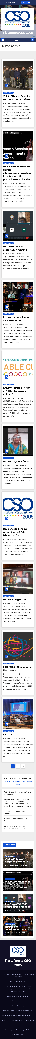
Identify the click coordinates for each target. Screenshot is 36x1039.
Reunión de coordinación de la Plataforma (15, 929)
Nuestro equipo (9, 1030)
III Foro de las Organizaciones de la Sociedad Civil (18, 1020)
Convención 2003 (11, 1001)
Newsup (29, 974)
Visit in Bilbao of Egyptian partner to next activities (16, 862)
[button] (29, 40)
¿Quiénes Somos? (20, 981)
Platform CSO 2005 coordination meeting (18, 905)
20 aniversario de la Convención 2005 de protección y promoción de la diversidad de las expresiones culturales (18, 988)
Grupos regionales (22, 1006)
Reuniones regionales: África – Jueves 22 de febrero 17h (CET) (15, 532)
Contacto (26, 996)
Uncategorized (8, 92)
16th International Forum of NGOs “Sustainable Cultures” (16, 391)
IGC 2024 (8, 734)
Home (11, 981)
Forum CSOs (11, 1006)
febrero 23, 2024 (11, 465)
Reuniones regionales (14, 599)
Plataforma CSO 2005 (18, 33)
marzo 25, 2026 (11, 103)
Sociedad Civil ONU (18, 1034)
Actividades (11, 996)
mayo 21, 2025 (10, 254)
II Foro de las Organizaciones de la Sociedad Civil (18, 1015)
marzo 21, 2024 (11, 398)
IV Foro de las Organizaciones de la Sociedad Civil (18, 1025)
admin (22, 103)
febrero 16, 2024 (11, 539)
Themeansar (18, 976)
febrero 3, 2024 (11, 603)
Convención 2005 (24, 1001)
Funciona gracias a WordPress (12, 974)
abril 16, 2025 (10, 324)
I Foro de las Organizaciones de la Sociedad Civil (18, 1010)
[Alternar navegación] (16, 39)
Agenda (18, 996)
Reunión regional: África (16, 461)
